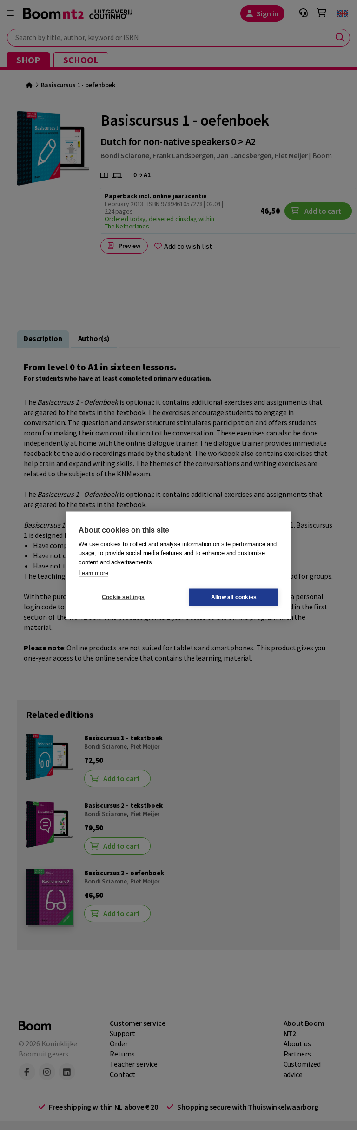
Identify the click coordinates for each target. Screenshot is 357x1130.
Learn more (93, 572)
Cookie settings (123, 597)
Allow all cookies (234, 597)
